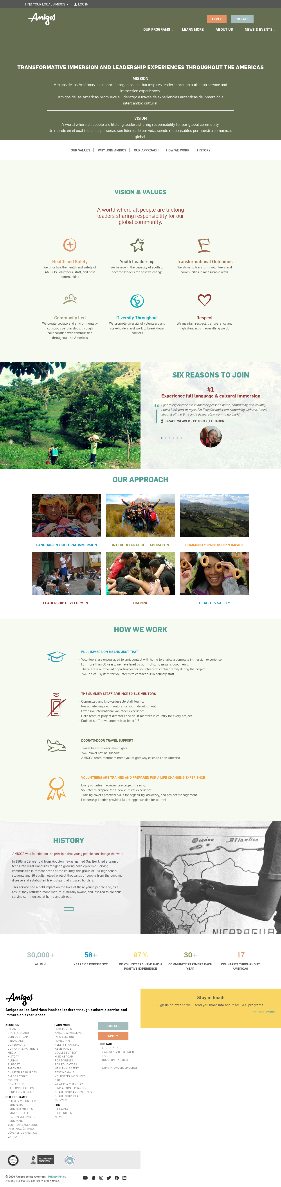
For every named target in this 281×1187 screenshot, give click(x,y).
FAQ (57, 1080)
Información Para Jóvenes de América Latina (22, 1132)
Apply (216, 19)
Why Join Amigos (112, 150)
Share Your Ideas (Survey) (67, 1098)
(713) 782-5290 (111, 1048)
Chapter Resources (22, 1072)
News (58, 1117)
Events (13, 1080)
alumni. (161, 799)
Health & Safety (67, 1068)
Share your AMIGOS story (73, 1092)
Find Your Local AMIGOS (45, 4)
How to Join (63, 1029)
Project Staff (18, 1113)
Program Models (20, 1109)
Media (12, 1052)
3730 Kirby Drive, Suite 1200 (118, 1054)
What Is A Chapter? (69, 1084)
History (204, 150)
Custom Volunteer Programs (21, 1118)
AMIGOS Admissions (68, 1032)
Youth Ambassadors (23, 1124)
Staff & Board (18, 1032)
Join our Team (18, 1036)
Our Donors (16, 1044)
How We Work (177, 150)
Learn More (193, 29)
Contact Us (16, 1084)
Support (14, 1064)
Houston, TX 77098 (115, 1059)
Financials (15, 1040)
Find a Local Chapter (70, 1088)
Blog (56, 1105)
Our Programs (157, 29)
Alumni (13, 1060)
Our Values (80, 150)
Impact (13, 1029)
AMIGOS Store (17, 1076)
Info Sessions (65, 1036)
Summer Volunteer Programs (22, 1103)
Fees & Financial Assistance (67, 1046)
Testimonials (64, 1072)
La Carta (61, 1109)
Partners (15, 1068)
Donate (242, 19)
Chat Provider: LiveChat (119, 1067)
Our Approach (146, 150)
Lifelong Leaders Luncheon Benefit (21, 1090)
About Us (225, 29)
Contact (106, 1044)
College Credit (66, 1052)
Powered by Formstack (264, 1011)
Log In (82, 4)
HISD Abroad (64, 1056)
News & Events (259, 29)
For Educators (66, 1064)
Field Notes (63, 1113)
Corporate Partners (23, 1048)
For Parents (64, 1060)
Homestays (63, 1040)
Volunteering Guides (70, 1076)
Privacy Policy (57, 1176)
